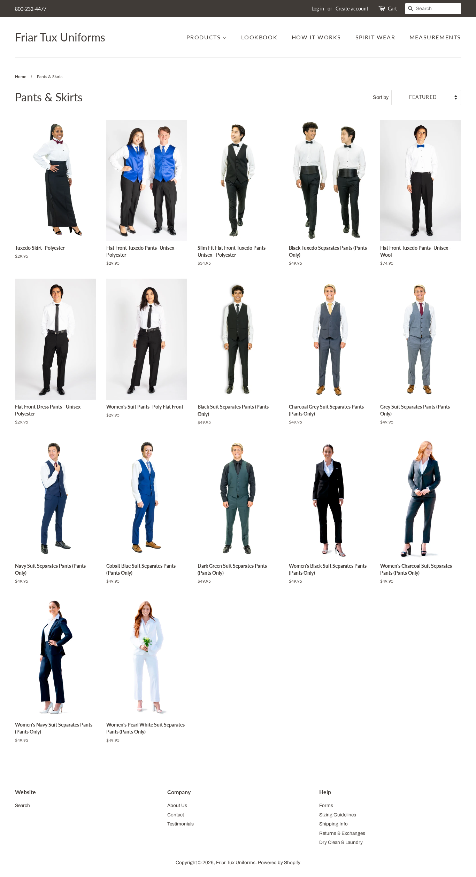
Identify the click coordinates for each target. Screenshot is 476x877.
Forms (326, 805)
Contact (175, 814)
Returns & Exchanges (342, 833)
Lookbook (259, 37)
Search (22, 805)
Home (20, 76)
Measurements (435, 37)
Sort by (381, 97)
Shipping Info (333, 823)
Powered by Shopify (279, 862)
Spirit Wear (375, 37)
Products (204, 37)
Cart (392, 8)
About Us (177, 805)
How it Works (316, 37)
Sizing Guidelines (337, 814)
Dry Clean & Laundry (341, 842)
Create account (352, 8)
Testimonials (180, 823)
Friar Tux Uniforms (60, 37)
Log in (318, 8)
